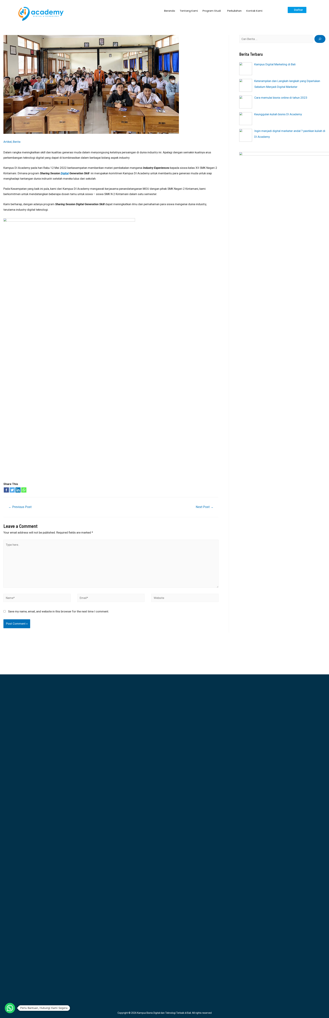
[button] (297, 10)
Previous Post (20, 507)
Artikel (7, 141)
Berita (16, 141)
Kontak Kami (254, 11)
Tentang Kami (189, 11)
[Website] (184, 598)
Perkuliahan (234, 11)
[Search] (319, 39)
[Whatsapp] (23, 490)
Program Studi (212, 11)
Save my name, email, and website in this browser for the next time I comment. (58, 611)
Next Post (205, 507)
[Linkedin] (18, 490)
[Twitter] (12, 490)
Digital (65, 173)
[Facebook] (6, 490)
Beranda (169, 11)
